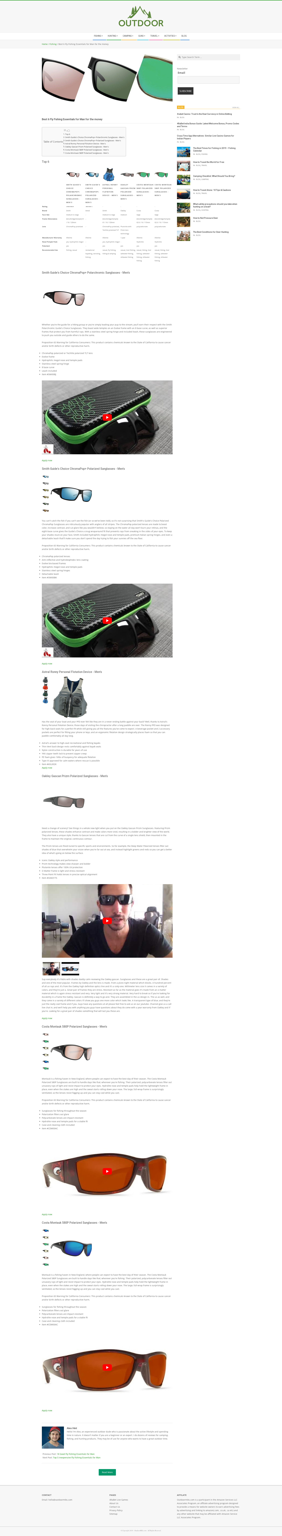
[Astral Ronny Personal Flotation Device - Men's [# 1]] (45, 680)
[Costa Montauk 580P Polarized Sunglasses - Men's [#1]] (70, 1032)
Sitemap (113, 1513)
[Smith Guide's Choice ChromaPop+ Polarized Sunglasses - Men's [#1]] (70, 474)
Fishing (204, 154)
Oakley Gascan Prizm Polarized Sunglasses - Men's (87, 146)
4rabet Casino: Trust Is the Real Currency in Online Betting (204, 114)
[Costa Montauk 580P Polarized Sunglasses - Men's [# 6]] (45, 1068)
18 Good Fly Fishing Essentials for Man (76, 1454)
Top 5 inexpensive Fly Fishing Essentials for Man (76, 1457)
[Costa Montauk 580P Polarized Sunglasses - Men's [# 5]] (45, 1062)
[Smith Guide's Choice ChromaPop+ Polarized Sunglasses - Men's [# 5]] (45, 504)
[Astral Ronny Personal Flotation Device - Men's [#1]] (70, 677)
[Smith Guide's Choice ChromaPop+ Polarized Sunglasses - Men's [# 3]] (45, 490)
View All (235, 107)
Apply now (47, 460)
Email (181, 72)
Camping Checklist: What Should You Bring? (214, 176)
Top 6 (67, 134)
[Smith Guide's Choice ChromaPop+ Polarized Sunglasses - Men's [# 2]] (45, 483)
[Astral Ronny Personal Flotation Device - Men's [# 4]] (45, 700)
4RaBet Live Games (118, 1499)
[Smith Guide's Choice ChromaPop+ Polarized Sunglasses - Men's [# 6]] (45, 511)
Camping (205, 179)
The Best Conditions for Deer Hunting (211, 232)
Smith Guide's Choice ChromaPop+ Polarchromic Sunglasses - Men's (94, 137)
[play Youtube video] (107, 417)
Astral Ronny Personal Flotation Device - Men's (85, 143)
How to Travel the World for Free (208, 162)
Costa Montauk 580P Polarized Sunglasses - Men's (87, 150)
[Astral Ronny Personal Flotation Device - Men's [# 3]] (45, 693)
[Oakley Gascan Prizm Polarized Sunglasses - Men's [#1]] (63, 782)
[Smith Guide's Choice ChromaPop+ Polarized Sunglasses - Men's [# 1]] (45, 477)
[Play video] (51, 968)
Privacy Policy (115, 1510)
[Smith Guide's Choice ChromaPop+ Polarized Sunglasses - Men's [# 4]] (45, 497)
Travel (204, 165)
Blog (182, 117)
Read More (107, 1472)
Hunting (205, 210)
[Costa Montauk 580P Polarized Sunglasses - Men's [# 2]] (45, 1041)
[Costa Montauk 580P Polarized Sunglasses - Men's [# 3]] (45, 1048)
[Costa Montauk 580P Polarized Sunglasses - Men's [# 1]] (45, 1034)
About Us (113, 1503)
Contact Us (114, 1506)
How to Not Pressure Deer (205, 218)
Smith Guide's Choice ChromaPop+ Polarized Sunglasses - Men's (93, 140)
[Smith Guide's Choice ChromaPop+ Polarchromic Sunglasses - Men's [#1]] (63, 278)
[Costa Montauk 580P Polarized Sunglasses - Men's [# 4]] (45, 1055)
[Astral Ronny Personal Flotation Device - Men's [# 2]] (45, 686)
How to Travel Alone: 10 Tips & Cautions (212, 190)
